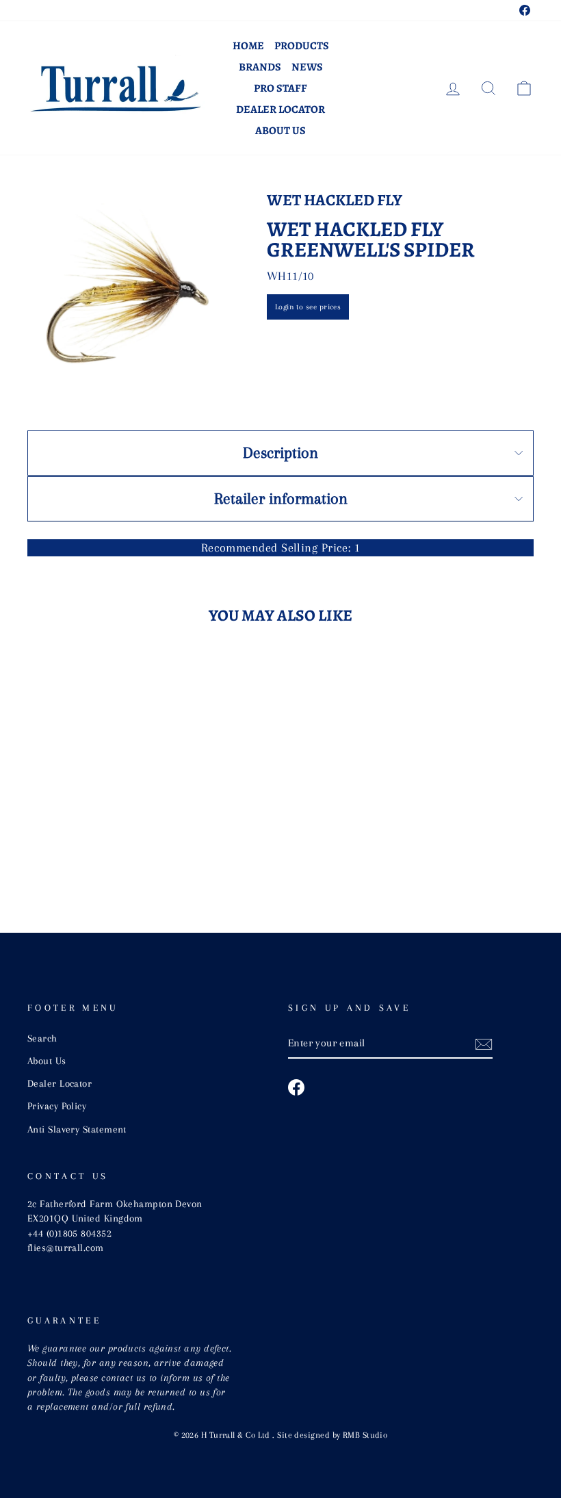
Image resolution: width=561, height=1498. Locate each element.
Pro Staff (280, 88)
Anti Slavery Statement (77, 1129)
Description (280, 452)
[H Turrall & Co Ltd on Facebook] (296, 1087)
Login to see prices (308, 306)
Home (248, 45)
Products (301, 45)
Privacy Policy (56, 1105)
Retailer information (281, 498)
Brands (260, 67)
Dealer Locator (280, 109)
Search (42, 1038)
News (307, 67)
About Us (280, 130)
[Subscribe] (484, 1044)
